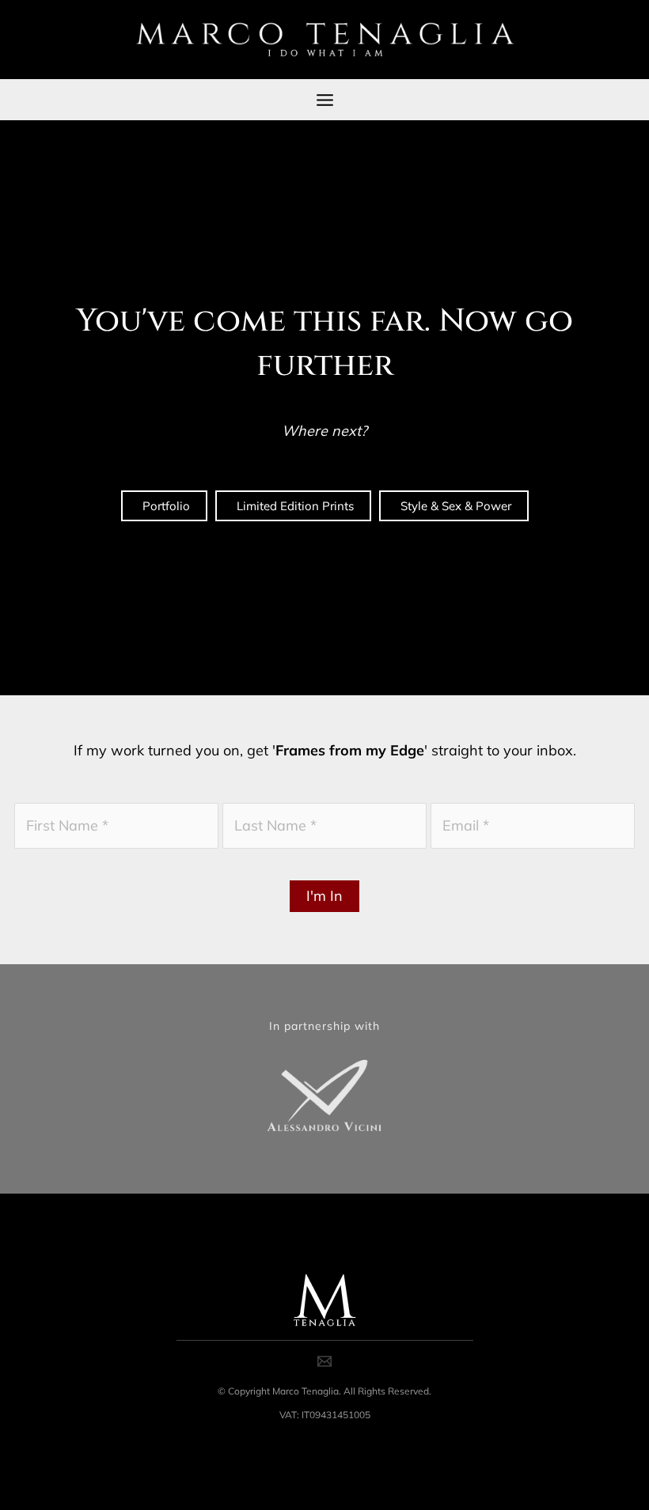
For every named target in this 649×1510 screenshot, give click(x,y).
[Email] (324, 1361)
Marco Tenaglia (305, 1391)
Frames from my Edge (349, 750)
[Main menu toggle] (324, 99)
